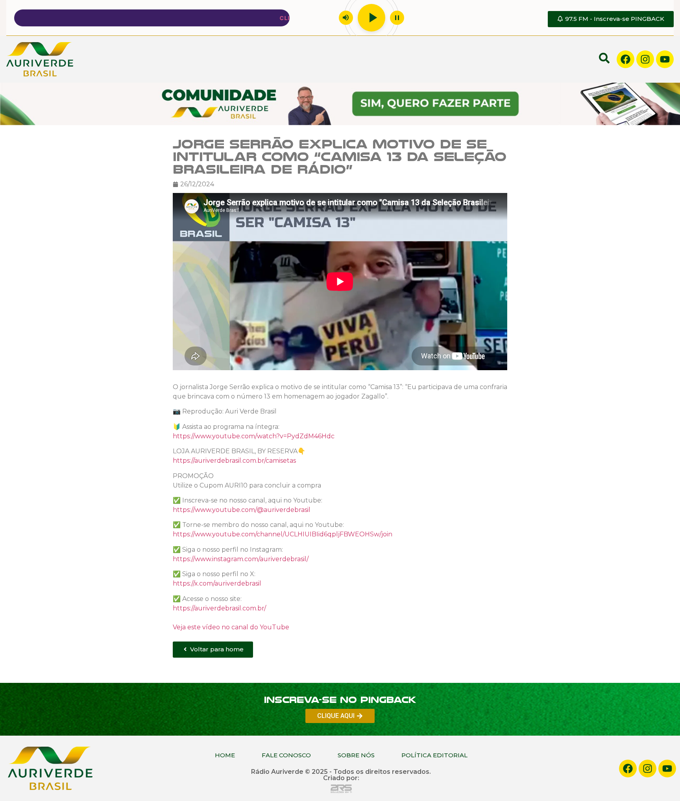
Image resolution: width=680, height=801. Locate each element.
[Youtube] (665, 59)
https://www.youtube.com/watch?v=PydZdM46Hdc (253, 436)
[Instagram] (645, 59)
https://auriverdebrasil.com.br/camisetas (234, 460)
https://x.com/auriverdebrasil (217, 583)
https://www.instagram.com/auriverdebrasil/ (241, 559)
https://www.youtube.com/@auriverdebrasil (241, 510)
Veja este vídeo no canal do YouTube (231, 627)
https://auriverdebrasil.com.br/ (219, 608)
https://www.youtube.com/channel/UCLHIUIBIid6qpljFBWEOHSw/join (282, 534)
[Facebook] (625, 59)
